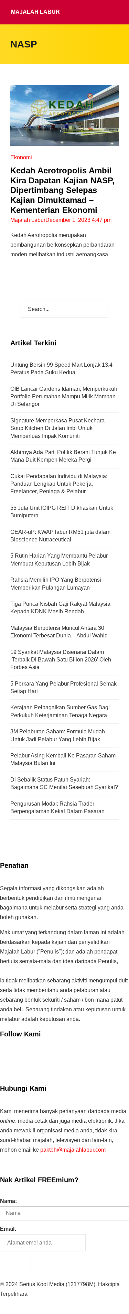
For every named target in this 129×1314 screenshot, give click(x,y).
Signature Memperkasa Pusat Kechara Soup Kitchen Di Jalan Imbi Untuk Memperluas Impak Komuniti (57, 428)
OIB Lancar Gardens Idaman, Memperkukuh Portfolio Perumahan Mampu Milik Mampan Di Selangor (63, 396)
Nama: (8, 1201)
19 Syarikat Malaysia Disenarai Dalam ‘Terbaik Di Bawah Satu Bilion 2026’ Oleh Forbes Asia (60, 659)
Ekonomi (21, 157)
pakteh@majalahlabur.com (73, 1150)
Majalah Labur (35, 12)
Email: (8, 1229)
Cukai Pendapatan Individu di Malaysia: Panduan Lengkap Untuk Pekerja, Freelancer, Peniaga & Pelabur (58, 484)
